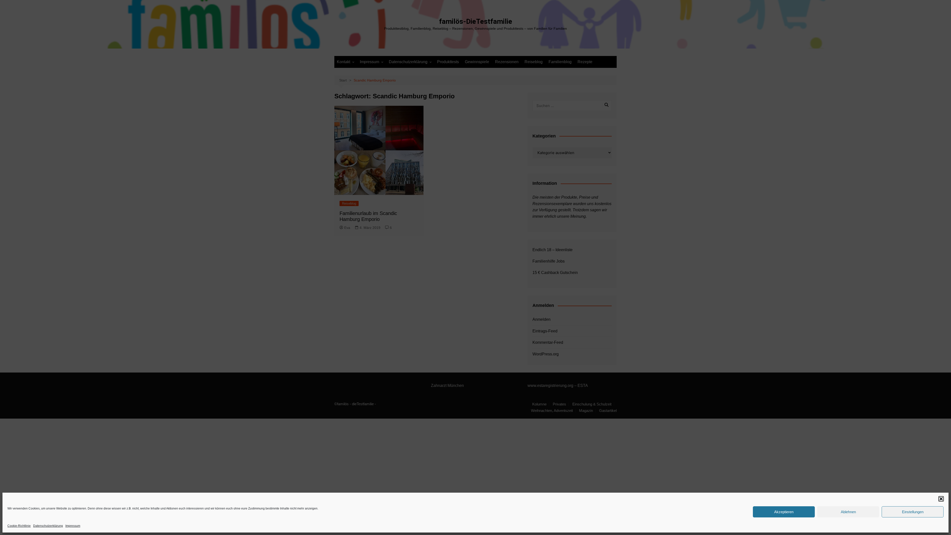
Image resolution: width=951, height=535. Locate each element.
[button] (941, 498)
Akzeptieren (783, 512)
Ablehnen (848, 512)
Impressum (72, 526)
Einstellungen (913, 512)
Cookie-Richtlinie (19, 526)
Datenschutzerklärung (48, 526)
